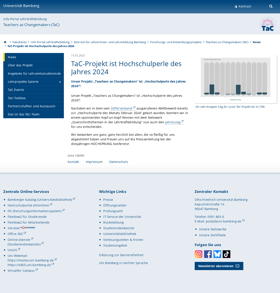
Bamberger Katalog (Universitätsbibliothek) (40, 200)
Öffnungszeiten (114, 205)
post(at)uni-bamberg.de (223, 221)
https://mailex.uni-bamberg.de (31, 260)
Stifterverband (121, 108)
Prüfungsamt (113, 211)
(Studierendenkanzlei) (24, 244)
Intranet (14, 228)
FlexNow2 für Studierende (27, 217)
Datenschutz (118, 162)
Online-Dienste (19, 240)
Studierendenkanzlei (118, 228)
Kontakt (73, 162)
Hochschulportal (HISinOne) (28, 205)
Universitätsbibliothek (119, 234)
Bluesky (217, 254)
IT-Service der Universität (122, 217)
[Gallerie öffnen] (235, 78)
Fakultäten (19, 42)
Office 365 (15, 234)
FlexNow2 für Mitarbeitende (29, 222)
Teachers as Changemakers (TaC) (31, 24)
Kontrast (244, 6)
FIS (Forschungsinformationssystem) (34, 211)
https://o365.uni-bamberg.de (29, 265)
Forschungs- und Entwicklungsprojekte (176, 42)
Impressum (94, 162)
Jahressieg (172, 122)
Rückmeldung (113, 222)
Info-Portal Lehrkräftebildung (25, 19)
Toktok (226, 254)
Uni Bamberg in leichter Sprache (123, 263)
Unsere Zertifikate (212, 235)
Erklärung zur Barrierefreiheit (121, 255)
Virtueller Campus (21, 270)
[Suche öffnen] (271, 5)
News (257, 42)
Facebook (208, 254)
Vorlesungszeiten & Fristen (123, 240)
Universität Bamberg (21, 5)
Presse (108, 200)
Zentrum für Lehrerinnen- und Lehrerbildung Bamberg (110, 42)
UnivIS (12, 250)
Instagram (198, 254)
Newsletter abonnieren (216, 266)
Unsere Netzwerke (212, 229)
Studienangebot (115, 245)
